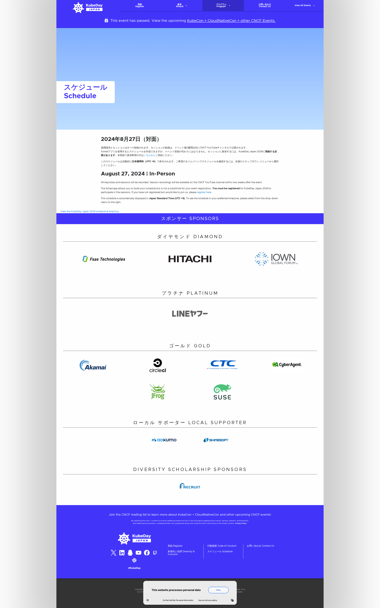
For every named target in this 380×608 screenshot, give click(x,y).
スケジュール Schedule (220, 551)
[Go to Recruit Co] (190, 491)
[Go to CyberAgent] (287, 370)
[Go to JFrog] (158, 397)
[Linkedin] (122, 553)
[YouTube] (138, 553)
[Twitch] (155, 553)
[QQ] (130, 553)
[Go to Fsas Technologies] (104, 265)
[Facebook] (147, 553)
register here (204, 192)
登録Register (139, 5)
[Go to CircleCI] (157, 370)
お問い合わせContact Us (265, 5)
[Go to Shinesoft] (216, 445)
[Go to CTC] (222, 370)
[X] (114, 553)
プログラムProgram (221, 5)
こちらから (150, 155)
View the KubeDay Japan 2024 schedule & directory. (90, 211)
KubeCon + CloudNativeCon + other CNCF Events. (231, 21)
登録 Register (175, 546)
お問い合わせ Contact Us (260, 546)
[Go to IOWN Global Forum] (276, 265)
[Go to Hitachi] (190, 265)
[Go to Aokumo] (164, 445)
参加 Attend (179, 5)
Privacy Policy (241, 523)
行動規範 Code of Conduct (221, 546)
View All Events (303, 5)
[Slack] (134, 560)
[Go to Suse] (222, 397)
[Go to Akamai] (93, 370)
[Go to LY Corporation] (190, 319)
